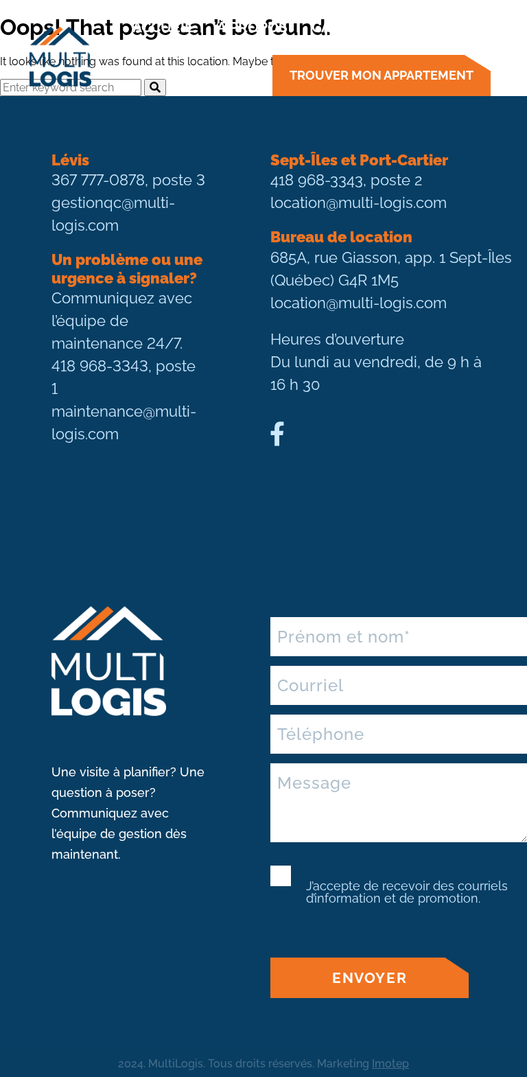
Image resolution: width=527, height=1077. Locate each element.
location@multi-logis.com (358, 202)
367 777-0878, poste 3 (128, 180)
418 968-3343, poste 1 (123, 377)
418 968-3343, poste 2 (346, 180)
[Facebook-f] (277, 434)
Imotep (390, 1063)
